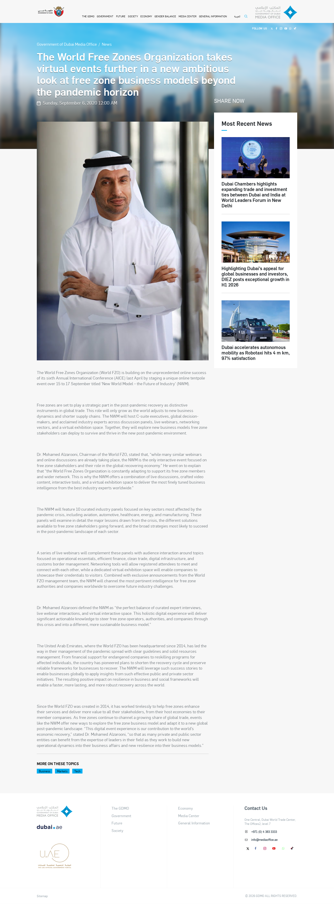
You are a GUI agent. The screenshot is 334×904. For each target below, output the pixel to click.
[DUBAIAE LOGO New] (54, 830)
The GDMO (120, 808)
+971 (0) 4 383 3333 (264, 832)
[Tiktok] (295, 28)
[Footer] (54, 866)
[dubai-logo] (54, 848)
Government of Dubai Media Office (67, 44)
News (107, 44)
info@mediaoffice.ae (264, 839)
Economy (146, 16)
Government (105, 16)
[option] (123, 241)
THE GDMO (88, 16)
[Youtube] (285, 28)
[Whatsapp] (290, 28)
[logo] (54, 811)
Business (44, 771)
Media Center (188, 16)
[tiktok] (292, 848)
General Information (213, 16)
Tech (77, 771)
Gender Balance (165, 16)
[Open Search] (246, 18)
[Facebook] (276, 28)
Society (133, 16)
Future (120, 16)
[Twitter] (271, 28)
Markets (62, 771)
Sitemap (42, 895)
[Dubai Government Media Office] (276, 12)
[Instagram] (281, 28)
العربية (237, 16)
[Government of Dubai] (51, 11)
